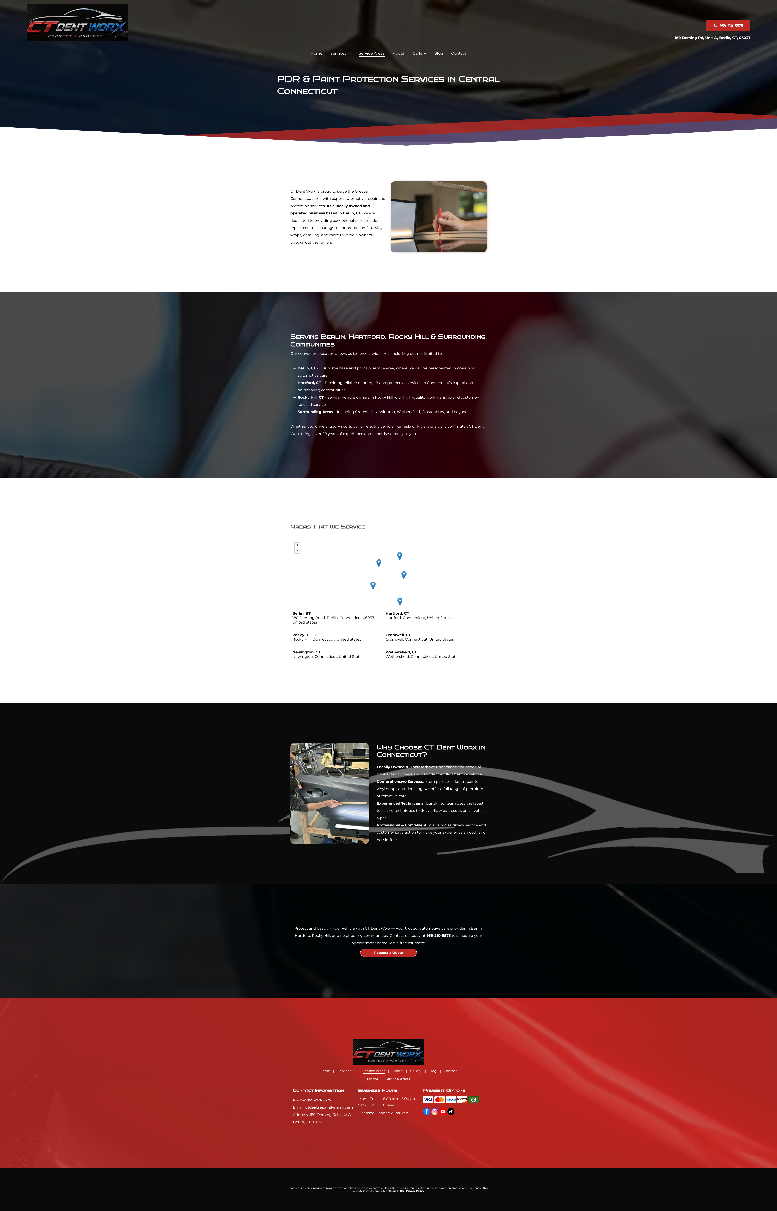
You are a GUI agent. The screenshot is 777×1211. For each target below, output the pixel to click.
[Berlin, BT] (373, 585)
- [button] (299, 549)
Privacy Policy (415, 1190)
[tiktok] (450, 1112)
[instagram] (434, 1112)
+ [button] (299, 544)
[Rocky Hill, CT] (404, 575)
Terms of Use (396, 1190)
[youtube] (442, 1112)
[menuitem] (316, 53)
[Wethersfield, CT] (399, 556)
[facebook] (426, 1112)
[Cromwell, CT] (399, 602)
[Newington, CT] (378, 563)
